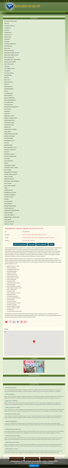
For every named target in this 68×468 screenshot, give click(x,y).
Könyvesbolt (7, 158)
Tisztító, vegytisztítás (9, 208)
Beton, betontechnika (9, 57)
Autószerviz (7, 41)
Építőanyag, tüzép (8, 86)
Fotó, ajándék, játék (8, 102)
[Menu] (66, 12)
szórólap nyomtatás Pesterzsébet (30, 237)
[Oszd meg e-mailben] (6, 322)
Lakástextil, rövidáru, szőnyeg (11, 167)
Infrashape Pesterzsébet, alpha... (12, 414)
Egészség (6, 77)
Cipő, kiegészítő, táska (9, 68)
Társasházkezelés (8, 201)
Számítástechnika (8, 190)
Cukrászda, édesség (9, 73)
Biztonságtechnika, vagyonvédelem (12, 59)
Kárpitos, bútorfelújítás (9, 136)
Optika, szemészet (8, 176)
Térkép (51, 244)
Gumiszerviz (7, 113)
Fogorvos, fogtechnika (9, 97)
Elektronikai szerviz (8, 82)
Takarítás (6, 199)
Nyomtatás (32, 244)
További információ (47, 463)
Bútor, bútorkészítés (9, 64)
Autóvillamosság (8, 46)
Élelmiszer (6, 84)
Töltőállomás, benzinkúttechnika (11, 210)
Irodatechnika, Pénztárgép (10, 129)
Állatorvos (6, 23)
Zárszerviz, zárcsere (9, 224)
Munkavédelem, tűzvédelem (10, 172)
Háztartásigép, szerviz (9, 120)
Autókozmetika (7, 37)
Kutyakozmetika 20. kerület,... (12, 448)
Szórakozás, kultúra (8, 197)
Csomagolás (7, 70)
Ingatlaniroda (7, 127)
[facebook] (4, 1)
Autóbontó (6, 30)
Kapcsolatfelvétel (42, 244)
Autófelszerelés (8, 32)
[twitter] (6, 1)
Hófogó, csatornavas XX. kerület (12, 407)
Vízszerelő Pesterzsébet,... (11, 387)
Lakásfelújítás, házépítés (10, 165)
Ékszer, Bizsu (7, 79)
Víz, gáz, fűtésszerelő (9, 221)
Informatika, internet (9, 124)
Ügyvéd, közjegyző (8, 212)
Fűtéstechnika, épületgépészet (11, 106)
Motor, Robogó (7, 169)
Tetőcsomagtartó (8, 203)
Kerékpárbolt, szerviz (9, 140)
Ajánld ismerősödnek (20, 244)
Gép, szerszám (7, 109)
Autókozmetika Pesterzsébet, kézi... (13, 429)
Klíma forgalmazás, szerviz (10, 147)
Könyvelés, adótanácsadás (10, 156)
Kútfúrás (6, 163)
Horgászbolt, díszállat (9, 122)
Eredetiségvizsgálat (8, 88)
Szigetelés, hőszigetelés (9, 194)
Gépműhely (7, 111)
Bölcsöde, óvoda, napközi (10, 61)
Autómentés (7, 39)
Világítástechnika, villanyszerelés (11, 217)
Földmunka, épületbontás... (11, 421)
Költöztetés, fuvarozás (9, 154)
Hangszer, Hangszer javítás (10, 118)
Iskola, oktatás (7, 131)
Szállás (6, 188)
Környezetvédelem (8, 160)
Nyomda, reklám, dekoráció (10, 174)
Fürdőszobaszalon (8, 104)
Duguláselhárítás (8, 75)
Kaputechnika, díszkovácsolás (11, 133)
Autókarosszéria (8, 34)
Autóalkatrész (7, 28)
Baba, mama (7, 48)
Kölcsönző (6, 151)
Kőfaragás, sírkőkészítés (10, 149)
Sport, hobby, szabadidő (9, 185)
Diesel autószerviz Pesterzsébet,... (13, 435)
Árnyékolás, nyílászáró (9, 25)
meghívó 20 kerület (49, 237)
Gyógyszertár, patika (9, 115)
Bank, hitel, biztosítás (9, 50)
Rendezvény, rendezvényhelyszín (11, 181)
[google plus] (8, 1)
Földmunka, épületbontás (10, 100)
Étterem (6, 91)
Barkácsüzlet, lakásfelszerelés (11, 55)
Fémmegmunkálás (8, 93)
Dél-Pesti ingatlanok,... (10, 394)
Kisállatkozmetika (8, 145)
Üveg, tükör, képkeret (9, 215)
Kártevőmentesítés (8, 138)
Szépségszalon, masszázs (10, 192)
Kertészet (6, 142)
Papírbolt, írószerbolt (9, 178)
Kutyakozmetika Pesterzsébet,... (12, 442)
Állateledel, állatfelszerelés (10, 21)
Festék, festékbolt (8, 95)
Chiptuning (6, 66)
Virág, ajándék (7, 219)
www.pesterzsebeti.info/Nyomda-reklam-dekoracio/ (34, 234)
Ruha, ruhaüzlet (8, 183)
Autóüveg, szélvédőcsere (10, 43)
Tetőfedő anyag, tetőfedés (10, 206)
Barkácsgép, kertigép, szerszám (11, 52)
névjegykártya (41, 237)
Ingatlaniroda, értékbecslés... (11, 400)
